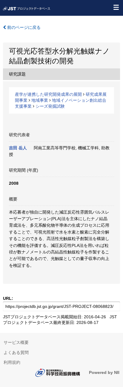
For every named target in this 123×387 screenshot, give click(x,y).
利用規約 (12, 362)
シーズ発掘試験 (50, 106)
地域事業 (39, 100)
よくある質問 (16, 352)
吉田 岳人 (18, 147)
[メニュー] (116, 7)
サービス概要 (16, 342)
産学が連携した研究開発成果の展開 (48, 94)
